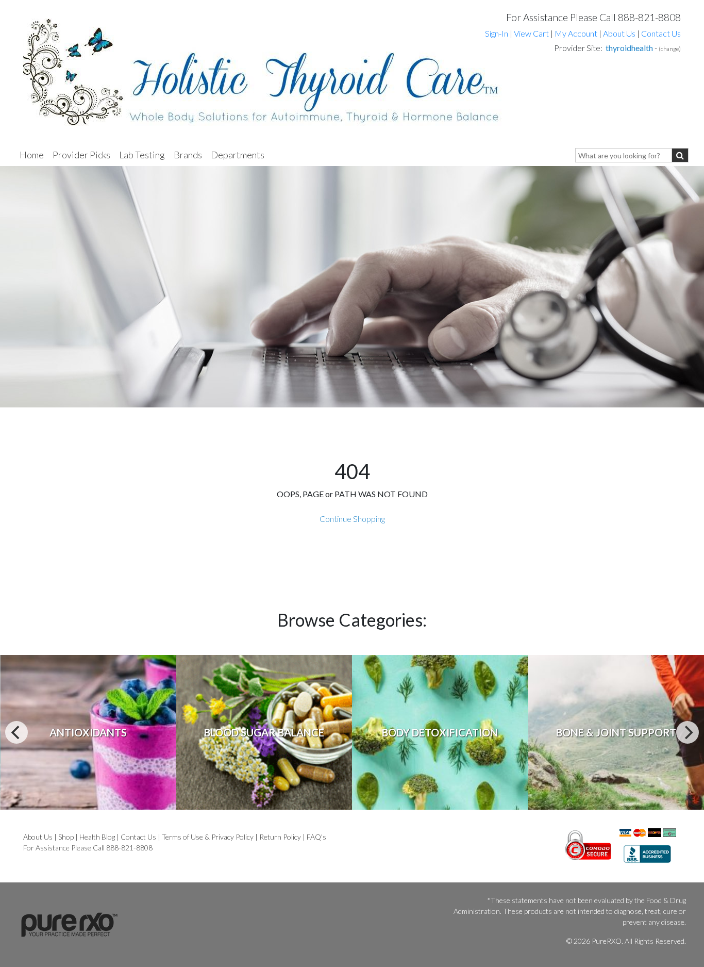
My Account (576, 33)
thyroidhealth (629, 48)
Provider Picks (81, 154)
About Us (619, 33)
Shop (66, 836)
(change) (670, 48)
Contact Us (661, 33)
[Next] (687, 732)
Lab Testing (142, 154)
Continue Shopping (352, 518)
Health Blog (97, 836)
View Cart (532, 33)
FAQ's (316, 836)
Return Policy (280, 836)
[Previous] (16, 732)
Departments (237, 154)
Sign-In (496, 33)
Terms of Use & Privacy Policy (208, 836)
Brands (188, 154)
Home (32, 154)
